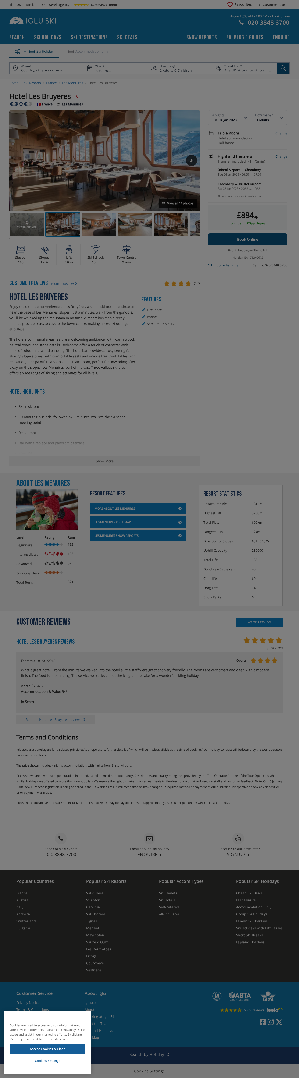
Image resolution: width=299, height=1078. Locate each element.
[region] (47, 1042)
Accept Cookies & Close (47, 1049)
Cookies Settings (47, 1061)
